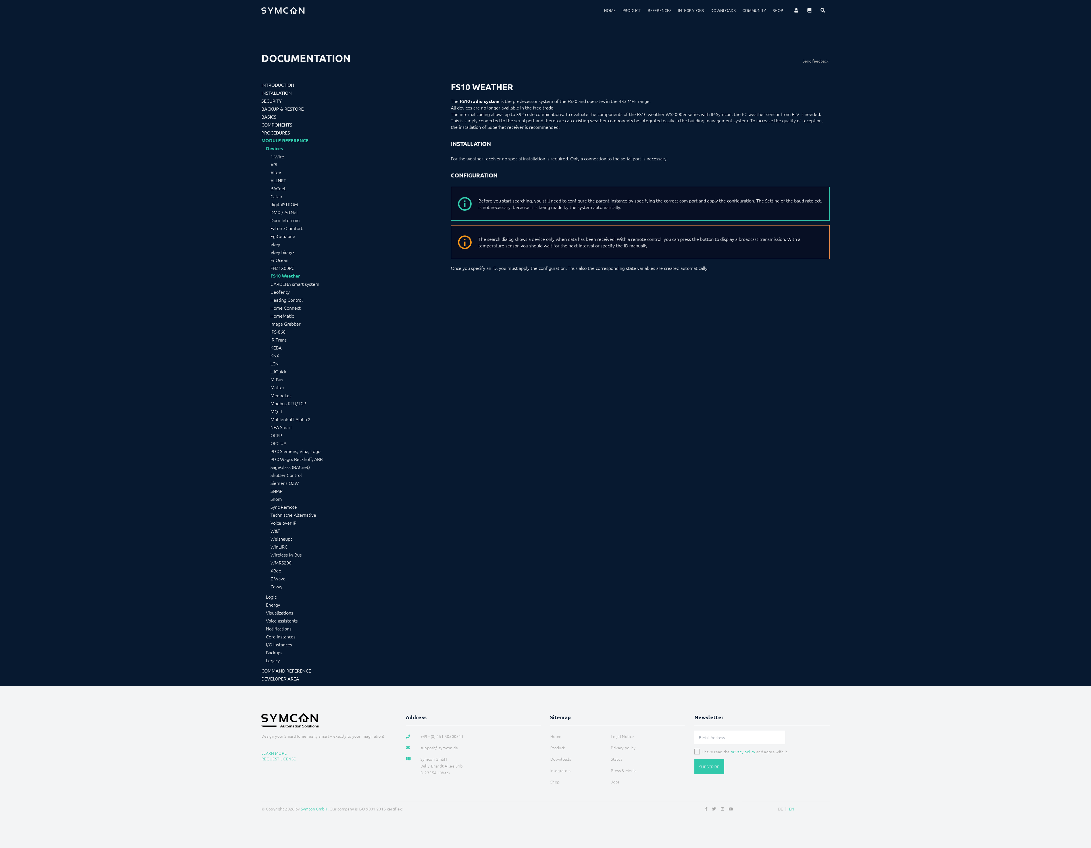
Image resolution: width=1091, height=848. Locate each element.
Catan (276, 196)
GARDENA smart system (294, 284)
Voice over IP (283, 523)
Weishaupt (281, 538)
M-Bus (276, 379)
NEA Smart (281, 427)
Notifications (279, 628)
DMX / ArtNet (284, 212)
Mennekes (281, 395)
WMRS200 (281, 562)
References (659, 10)
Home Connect (285, 308)
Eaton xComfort (286, 228)
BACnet (278, 188)
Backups (274, 652)
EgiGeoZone (282, 236)
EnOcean (279, 260)
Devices (274, 148)
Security (271, 101)
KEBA (276, 347)
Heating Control (286, 300)
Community (754, 10)
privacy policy (743, 751)
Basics (268, 116)
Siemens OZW (284, 483)
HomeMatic (282, 315)
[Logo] (283, 10)
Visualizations (279, 612)
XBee (275, 570)
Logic (271, 596)
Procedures (275, 132)
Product (631, 10)
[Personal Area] (796, 10)
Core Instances (280, 636)
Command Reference (286, 670)
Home (610, 10)
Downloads (723, 10)
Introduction (277, 85)
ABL (274, 164)
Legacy (273, 660)
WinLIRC (279, 546)
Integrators (691, 10)
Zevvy (276, 586)
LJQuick (278, 371)
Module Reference (285, 140)
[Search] (823, 10)
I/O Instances (279, 644)
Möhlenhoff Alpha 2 (290, 419)
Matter (277, 387)
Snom (276, 499)
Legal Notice (622, 736)
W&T (275, 530)
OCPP (276, 435)
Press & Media (624, 770)
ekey (275, 244)
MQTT (276, 411)
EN (791, 809)
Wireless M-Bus (286, 554)
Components (276, 124)
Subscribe (709, 767)
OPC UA (278, 443)
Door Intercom (285, 220)
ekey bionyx (282, 252)
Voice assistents (282, 620)
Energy (273, 604)
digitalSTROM (284, 204)
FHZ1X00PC (282, 268)
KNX (274, 355)
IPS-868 (278, 331)
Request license (278, 759)
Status (616, 759)
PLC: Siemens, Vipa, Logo (295, 451)
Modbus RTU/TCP (288, 403)
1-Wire (277, 156)
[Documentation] (809, 10)
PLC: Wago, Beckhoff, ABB (296, 459)
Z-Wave (278, 578)
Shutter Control (286, 475)
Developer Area (280, 678)
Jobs (615, 782)
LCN (274, 363)
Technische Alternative (293, 515)
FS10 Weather (285, 276)
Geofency (280, 292)
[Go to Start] (1080, 816)
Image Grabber (285, 323)
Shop (778, 10)
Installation (276, 93)
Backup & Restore (282, 108)
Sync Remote (283, 507)
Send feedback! (816, 61)
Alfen (275, 172)
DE (780, 809)
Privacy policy (623, 747)
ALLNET (278, 180)
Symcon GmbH (314, 809)
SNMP (276, 491)
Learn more (274, 753)
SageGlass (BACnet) (290, 467)
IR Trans (278, 339)
